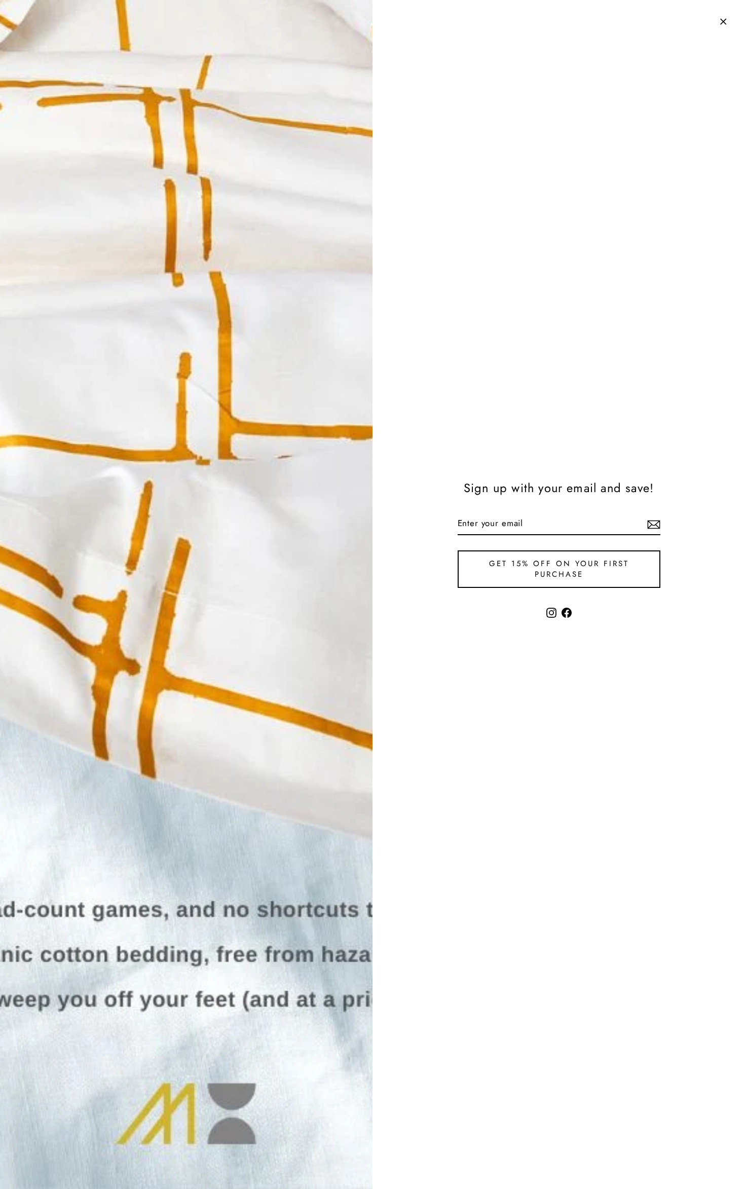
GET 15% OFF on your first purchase (559, 569)
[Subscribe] (652, 524)
